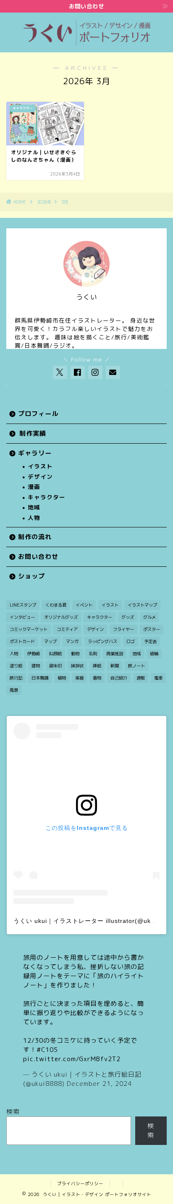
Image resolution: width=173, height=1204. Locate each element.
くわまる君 (55, 605)
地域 (34, 507)
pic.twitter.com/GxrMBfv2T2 (72, 1058)
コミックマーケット (28, 629)
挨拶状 (77, 666)
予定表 (150, 641)
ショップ (31, 576)
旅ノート (136, 666)
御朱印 (55, 666)
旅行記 (16, 678)
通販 (140, 678)
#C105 (47, 1049)
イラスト (40, 466)
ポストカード (22, 641)
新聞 (114, 666)
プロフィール (38, 413)
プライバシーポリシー (80, 1183)
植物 (62, 678)
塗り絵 (16, 666)
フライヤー (123, 629)
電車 (158, 678)
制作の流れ (35, 536)
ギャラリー (35, 453)
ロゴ (130, 641)
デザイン (40, 477)
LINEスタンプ (23, 605)
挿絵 (97, 666)
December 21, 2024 (99, 1083)
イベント (84, 605)
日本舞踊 (39, 678)
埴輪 (154, 653)
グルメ (149, 617)
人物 (34, 518)
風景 (14, 690)
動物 (75, 653)
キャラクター (47, 497)
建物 (35, 666)
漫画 (34, 487)
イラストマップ (142, 605)
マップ (50, 641)
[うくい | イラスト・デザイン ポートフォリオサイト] (87, 44)
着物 (97, 678)
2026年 (44, 202)
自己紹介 (118, 678)
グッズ (127, 617)
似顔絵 (55, 653)
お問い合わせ (38, 556)
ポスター (151, 629)
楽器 (79, 678)
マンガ (72, 641)
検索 (13, 1111)
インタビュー (22, 617)
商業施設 (114, 653)
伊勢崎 (33, 653)
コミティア (67, 629)
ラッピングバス (102, 641)
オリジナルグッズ (61, 617)
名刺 (93, 653)
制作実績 (32, 433)
